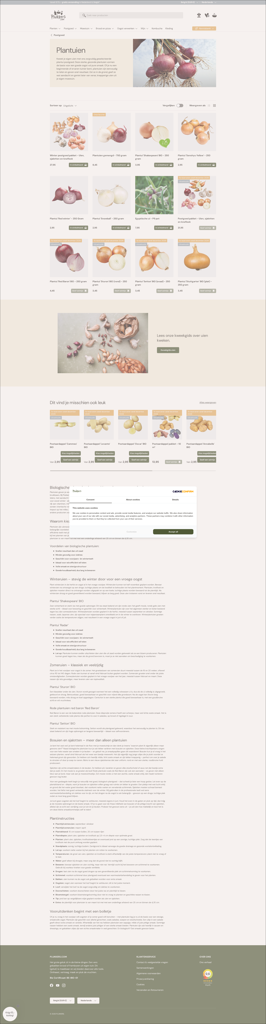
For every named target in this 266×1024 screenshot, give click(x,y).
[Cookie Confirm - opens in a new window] (183, 491)
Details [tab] (175, 499)
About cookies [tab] (133, 499)
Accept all (173, 532)
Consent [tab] (90, 499)
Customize (132, 532)
